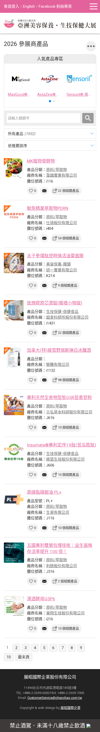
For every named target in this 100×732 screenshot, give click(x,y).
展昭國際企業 (71, 708)
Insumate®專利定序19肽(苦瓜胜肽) (61, 445)
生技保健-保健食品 (62, 311)
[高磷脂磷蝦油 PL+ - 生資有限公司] (14, 499)
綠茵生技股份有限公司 (65, 459)
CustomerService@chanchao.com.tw (54, 698)
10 (9, 657)
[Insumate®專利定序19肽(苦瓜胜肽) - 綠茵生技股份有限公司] (14, 452)
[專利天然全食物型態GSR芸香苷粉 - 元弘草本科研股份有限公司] (14, 405)
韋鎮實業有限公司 (61, 175)
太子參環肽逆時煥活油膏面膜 (55, 255)
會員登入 (11, 6)
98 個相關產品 (68, 380)
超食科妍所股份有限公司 (67, 317)
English (29, 6)
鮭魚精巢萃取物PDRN (47, 208)
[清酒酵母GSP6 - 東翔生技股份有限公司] (14, 606)
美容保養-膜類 (58, 264)
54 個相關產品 (68, 238)
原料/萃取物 (56, 169)
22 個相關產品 (68, 191)
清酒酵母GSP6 (41, 598)
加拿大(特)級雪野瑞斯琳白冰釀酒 (59, 350)
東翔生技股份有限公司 (65, 613)
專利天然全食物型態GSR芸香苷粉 (59, 397)
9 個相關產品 (67, 285)
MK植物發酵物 (41, 161)
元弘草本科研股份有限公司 (69, 412)
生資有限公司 (57, 512)
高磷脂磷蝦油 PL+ (44, 492)
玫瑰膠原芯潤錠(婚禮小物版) (54, 303)
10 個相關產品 (68, 427)
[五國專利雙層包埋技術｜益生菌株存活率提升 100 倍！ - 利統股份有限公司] (14, 553)
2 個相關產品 (67, 581)
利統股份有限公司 (61, 566)
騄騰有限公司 (57, 364)
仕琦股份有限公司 (61, 223)
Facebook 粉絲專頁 (55, 6)
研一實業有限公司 (61, 270)
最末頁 (23, 657)
